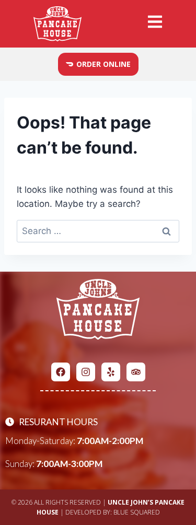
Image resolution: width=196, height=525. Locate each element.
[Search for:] (98, 231)
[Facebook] (60, 372)
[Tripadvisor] (135, 372)
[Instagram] (85, 372)
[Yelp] (110, 372)
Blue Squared (136, 512)
